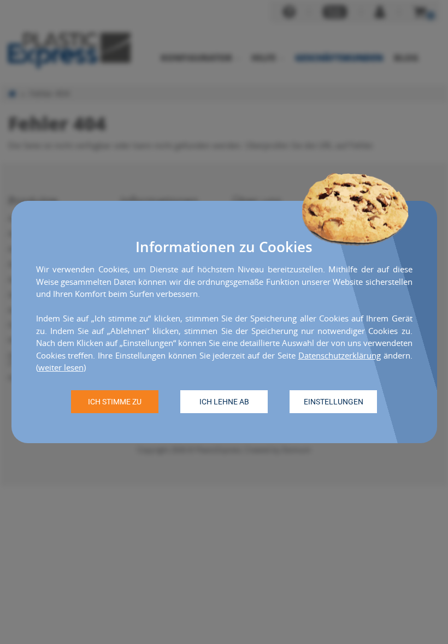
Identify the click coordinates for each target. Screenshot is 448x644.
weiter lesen (61, 367)
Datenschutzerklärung (339, 355)
